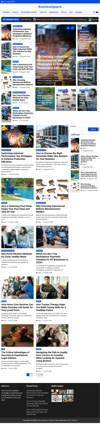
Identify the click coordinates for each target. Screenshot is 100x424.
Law (70, 12)
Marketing (53, 12)
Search (73, 126)
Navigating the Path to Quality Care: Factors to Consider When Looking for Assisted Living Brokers (51, 356)
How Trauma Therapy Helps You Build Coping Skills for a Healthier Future (51, 307)
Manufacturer (42, 52)
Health (15, 12)
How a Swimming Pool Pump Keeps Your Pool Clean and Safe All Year (45, 99)
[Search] (93, 12)
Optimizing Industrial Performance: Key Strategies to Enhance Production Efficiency (53, 62)
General (78, 12)
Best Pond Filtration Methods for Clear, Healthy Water (85, 98)
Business (6, 12)
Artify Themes (71, 420)
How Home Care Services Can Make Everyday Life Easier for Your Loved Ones (17, 307)
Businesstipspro (49, 7)
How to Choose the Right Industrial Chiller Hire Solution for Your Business (59, 19)
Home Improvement (29, 12)
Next (41, 374)
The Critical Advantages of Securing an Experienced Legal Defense (15, 355)
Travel (64, 12)
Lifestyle (43, 12)
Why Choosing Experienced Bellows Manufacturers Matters (64, 98)
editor (41, 83)
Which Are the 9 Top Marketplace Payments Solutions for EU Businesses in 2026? (23, 114)
